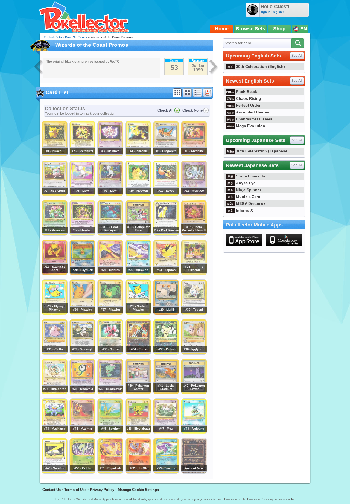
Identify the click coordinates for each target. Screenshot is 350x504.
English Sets (53, 37)
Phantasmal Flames (254, 119)
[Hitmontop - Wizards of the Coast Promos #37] (54, 393)
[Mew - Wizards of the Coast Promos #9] (110, 195)
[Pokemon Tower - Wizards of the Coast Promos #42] (194, 393)
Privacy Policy (102, 490)
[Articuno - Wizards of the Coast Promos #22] (138, 274)
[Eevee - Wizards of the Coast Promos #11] (166, 195)
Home (222, 28)
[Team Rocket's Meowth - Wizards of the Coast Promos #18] (194, 234)
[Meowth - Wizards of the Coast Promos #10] (138, 195)
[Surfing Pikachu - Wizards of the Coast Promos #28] (138, 313)
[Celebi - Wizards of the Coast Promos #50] (82, 472)
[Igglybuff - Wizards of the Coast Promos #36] (194, 353)
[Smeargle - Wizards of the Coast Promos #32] (82, 353)
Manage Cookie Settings (138, 490)
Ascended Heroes (252, 112)
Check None (192, 110)
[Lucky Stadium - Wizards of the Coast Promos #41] (166, 393)
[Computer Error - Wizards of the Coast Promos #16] (138, 234)
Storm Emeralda (250, 176)
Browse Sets (250, 28)
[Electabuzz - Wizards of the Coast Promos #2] (82, 155)
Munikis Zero (248, 196)
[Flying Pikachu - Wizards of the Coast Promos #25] (54, 313)
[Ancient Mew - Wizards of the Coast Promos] (194, 472)
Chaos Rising (248, 98)
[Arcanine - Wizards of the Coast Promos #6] (194, 155)
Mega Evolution (250, 126)
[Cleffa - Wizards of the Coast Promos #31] (54, 353)
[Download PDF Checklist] (207, 92)
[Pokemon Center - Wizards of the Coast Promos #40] (138, 393)
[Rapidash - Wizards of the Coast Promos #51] (110, 472)
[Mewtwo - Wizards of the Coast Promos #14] (82, 234)
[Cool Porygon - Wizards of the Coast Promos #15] (110, 234)
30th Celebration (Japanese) (262, 151)
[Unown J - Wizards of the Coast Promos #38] (82, 393)
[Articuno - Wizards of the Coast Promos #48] (194, 432)
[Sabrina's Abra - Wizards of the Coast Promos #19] (54, 274)
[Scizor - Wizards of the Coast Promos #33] (110, 353)
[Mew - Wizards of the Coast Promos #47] (166, 432)
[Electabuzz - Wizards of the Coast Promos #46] (138, 432)
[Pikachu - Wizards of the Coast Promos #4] (138, 155)
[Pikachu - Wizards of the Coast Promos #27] (110, 313)
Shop (279, 28)
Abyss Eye (246, 183)
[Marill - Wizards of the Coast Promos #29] (166, 313)
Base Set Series (76, 37)
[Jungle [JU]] (38, 67)
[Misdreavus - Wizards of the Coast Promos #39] (110, 393)
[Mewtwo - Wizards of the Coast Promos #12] (194, 195)
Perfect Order (248, 105)
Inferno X (244, 210)
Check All (166, 110)
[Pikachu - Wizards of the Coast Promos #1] (54, 155)
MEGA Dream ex (251, 203)
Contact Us (51, 490)
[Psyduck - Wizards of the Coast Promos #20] (82, 274)
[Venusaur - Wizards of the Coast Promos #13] (54, 234)
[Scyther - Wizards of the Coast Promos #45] (110, 432)
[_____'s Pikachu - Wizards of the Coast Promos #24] (194, 274)
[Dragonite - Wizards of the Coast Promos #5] (166, 155)
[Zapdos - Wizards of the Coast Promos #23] (166, 274)
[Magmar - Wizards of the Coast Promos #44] (82, 432)
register (278, 12)
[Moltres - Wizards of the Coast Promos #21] (110, 274)
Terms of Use (75, 490)
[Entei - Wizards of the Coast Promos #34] (138, 353)
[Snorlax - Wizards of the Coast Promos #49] (54, 472)
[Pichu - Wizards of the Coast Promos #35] (166, 353)
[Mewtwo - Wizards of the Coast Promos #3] (110, 155)
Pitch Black (246, 91)
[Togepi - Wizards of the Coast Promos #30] (194, 313)
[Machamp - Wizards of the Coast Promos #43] (54, 432)
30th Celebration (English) (260, 66)
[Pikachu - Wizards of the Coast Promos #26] (82, 313)
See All (296, 55)
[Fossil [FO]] (213, 67)
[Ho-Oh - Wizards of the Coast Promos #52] (138, 472)
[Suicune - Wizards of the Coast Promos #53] (166, 472)
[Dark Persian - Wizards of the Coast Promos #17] (166, 234)
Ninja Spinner (248, 190)
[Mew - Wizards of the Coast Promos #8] (82, 195)
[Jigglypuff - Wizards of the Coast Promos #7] (54, 195)
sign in (265, 12)
